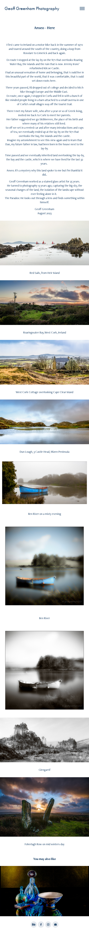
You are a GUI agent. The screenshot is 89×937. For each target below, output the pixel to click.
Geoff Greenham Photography (32, 8)
